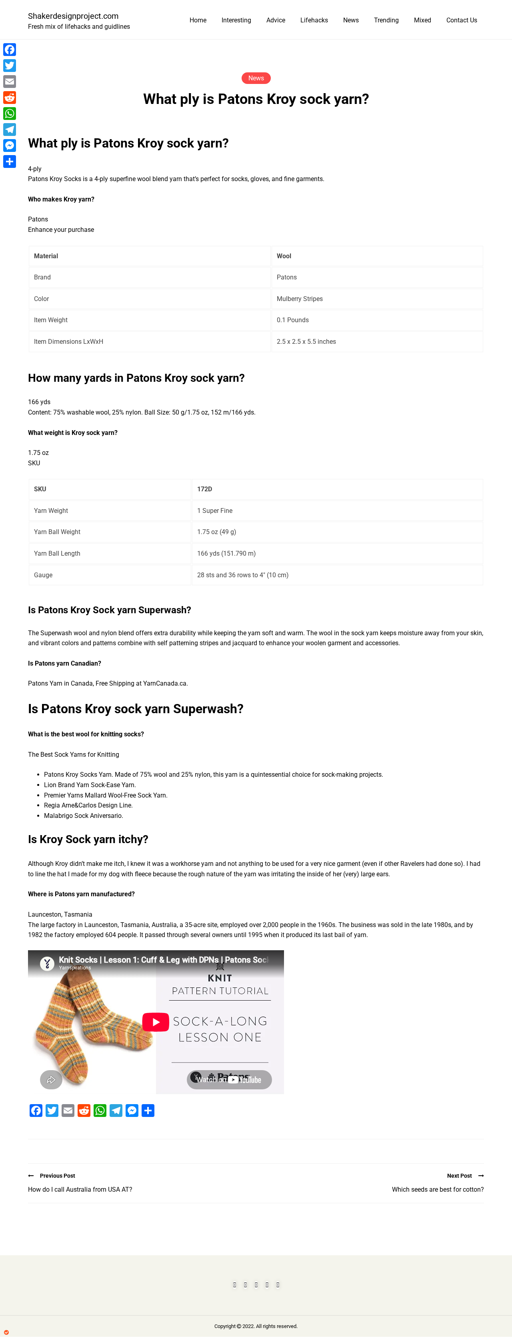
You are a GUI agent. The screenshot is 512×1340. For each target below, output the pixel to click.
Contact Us (461, 20)
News (351, 20)
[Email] (10, 82)
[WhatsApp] (10, 114)
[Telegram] (10, 130)
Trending (386, 20)
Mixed (422, 20)
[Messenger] (10, 146)
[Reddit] (10, 98)
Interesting (236, 20)
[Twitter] (10, 66)
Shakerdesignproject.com (73, 16)
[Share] (10, 161)
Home (198, 20)
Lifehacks (314, 20)
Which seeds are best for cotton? (438, 1189)
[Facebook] (10, 50)
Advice (275, 20)
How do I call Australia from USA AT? (80, 1189)
